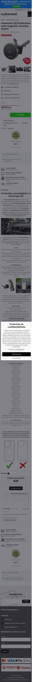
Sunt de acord (16, 354)
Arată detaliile (16, 358)
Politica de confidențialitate (16, 349)
